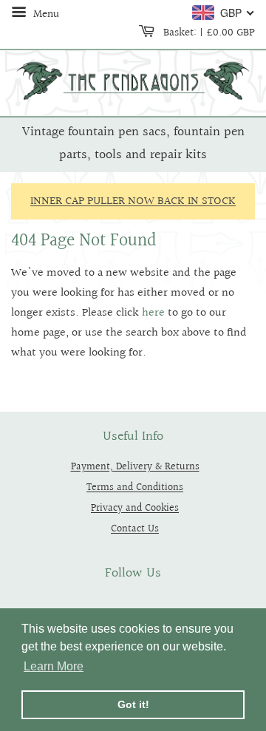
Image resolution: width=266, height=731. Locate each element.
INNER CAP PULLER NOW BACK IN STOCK (133, 201)
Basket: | (207, 32)
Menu (44, 14)
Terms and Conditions (134, 487)
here (153, 313)
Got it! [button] (133, 704)
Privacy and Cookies (135, 508)
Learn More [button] (53, 666)
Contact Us (135, 528)
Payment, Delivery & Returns (135, 466)
